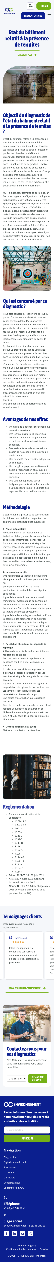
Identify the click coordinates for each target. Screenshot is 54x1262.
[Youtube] (22, 1233)
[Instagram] (30, 1233)
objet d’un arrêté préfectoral (34, 407)
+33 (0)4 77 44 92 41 (15, 1208)
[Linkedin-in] (14, 1233)
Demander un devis (38, 1078)
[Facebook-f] (6, 1233)
